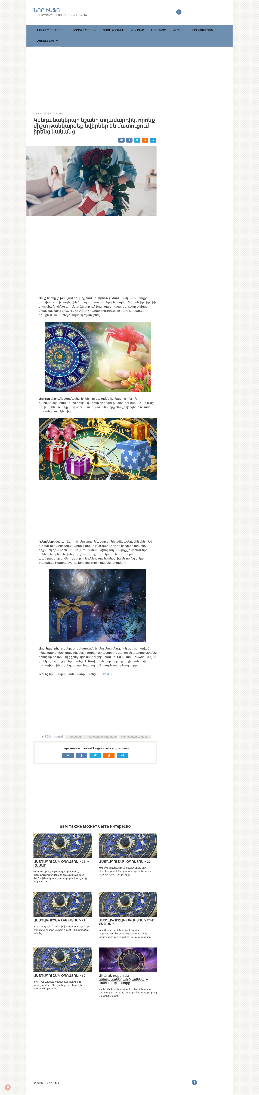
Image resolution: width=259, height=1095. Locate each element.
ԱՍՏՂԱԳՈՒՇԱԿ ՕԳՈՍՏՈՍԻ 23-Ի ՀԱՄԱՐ (61, 863)
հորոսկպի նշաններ (136, 736)
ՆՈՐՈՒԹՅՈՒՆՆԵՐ (50, 30)
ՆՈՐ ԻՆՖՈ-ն (105, 674)
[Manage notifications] (8, 1087)
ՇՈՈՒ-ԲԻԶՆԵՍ (113, 30)
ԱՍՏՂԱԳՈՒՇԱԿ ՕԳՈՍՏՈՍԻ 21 (59, 920)
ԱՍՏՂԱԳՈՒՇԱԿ (202, 30)
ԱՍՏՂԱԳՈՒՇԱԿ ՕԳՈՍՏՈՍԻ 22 (125, 862)
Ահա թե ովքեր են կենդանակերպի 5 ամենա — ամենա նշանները (123, 979)
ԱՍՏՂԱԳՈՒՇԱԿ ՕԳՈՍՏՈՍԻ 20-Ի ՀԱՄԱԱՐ (126, 922)
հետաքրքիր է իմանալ (102, 736)
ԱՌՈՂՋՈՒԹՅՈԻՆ (83, 30)
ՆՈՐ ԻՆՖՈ (47, 10)
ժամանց (75, 736)
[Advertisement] (129, 76)
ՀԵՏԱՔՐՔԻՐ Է (47, 41)
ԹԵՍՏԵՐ (137, 30)
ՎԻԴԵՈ (178, 30)
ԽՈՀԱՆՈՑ (158, 30)
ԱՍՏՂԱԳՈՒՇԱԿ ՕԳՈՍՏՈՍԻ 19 (59, 976)
